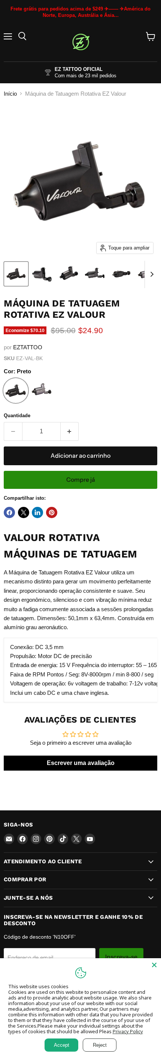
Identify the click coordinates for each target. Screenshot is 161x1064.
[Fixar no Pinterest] (51, 512)
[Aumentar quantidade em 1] (70, 431)
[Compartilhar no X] (23, 512)
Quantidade (17, 415)
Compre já (80, 479)
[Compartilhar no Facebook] (9, 512)
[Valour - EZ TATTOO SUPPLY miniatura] (42, 274)
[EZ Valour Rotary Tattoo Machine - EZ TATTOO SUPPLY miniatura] (16, 274)
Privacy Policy (128, 1031)
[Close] (154, 965)
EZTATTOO (27, 347)
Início (10, 93)
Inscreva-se (121, 956)
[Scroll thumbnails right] (151, 275)
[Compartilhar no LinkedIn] (37, 512)
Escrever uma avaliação (81, 763)
